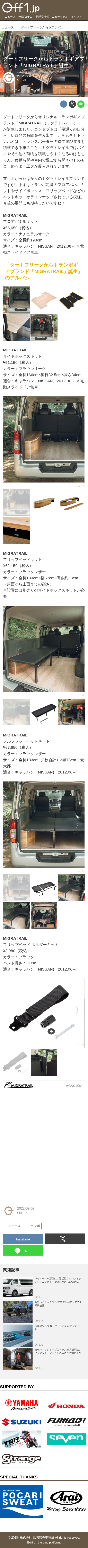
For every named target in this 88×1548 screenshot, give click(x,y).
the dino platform (49, 1542)
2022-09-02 (24, 76)
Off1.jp (21, 79)
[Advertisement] (33, 1118)
